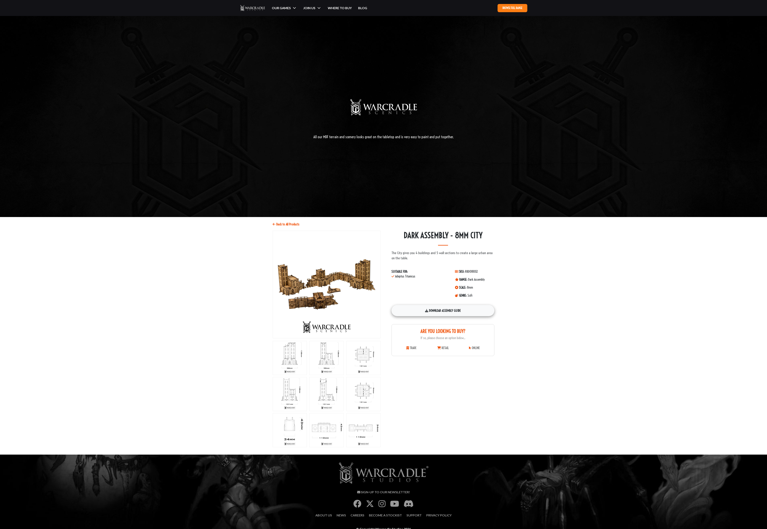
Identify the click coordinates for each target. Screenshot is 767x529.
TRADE (412, 348)
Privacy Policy (439, 515)
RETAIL (445, 348)
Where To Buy (340, 8)
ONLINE (475, 348)
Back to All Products (287, 224)
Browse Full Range (512, 8)
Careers (357, 515)
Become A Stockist (385, 515)
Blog (362, 8)
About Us (323, 515)
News (341, 515)
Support (414, 515)
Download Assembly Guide (444, 311)
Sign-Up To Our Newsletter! (385, 492)
